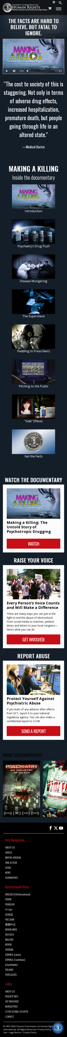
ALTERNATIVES (11, 877)
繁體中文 (10, 924)
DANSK (8, 899)
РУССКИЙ (9, 919)
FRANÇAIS (10, 904)
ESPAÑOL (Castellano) (15, 959)
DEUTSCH (9, 934)
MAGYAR (9, 939)
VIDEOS (8, 852)
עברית (8, 909)
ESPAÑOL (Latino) (13, 954)
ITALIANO (9, 969)
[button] (56, 790)
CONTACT (9, 1016)
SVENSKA (9, 949)
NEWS (7, 872)
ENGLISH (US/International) (17, 894)
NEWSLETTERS (11, 1006)
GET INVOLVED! (12, 1001)
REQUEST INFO (11, 996)
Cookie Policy (29, 1032)
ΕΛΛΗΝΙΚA (11, 964)
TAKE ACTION (11, 862)
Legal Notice (15, 1032)
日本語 (9, 914)
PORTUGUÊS (11, 974)
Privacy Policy (44, 1029)
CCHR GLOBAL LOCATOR (16, 1011)
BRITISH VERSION (13, 857)
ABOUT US (10, 847)
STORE (8, 867)
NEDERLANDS (11, 929)
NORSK (8, 944)
